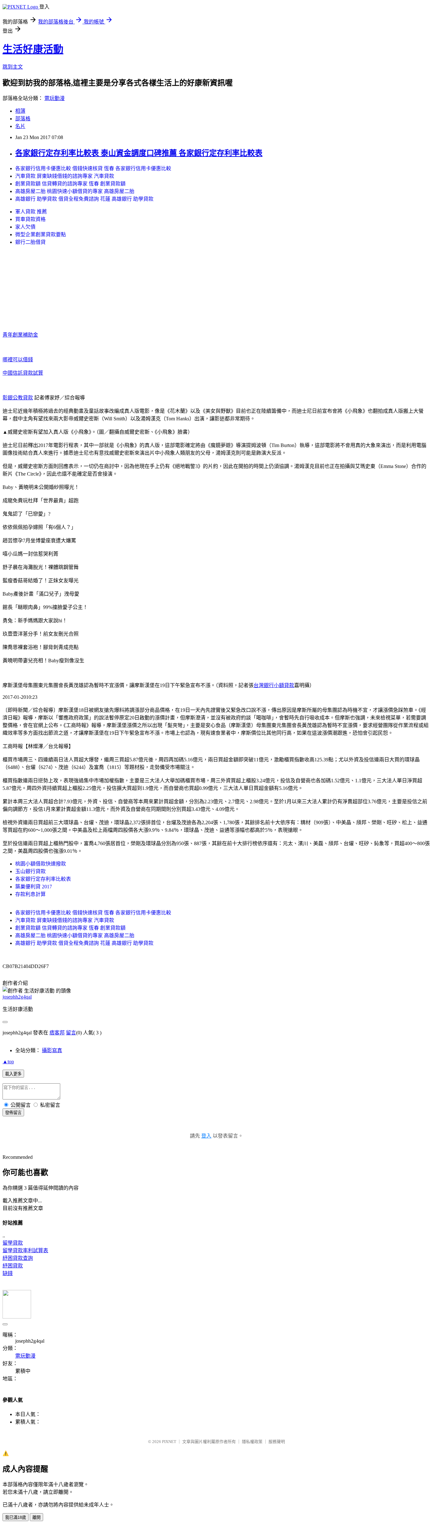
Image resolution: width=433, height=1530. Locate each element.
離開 (36, 1517)
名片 (20, 126)
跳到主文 (13, 67)
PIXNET (169, 1441)
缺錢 (8, 1273)
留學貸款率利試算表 (25, 1250)
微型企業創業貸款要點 (40, 234)
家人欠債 (25, 227)
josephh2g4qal (17, 996)
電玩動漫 (54, 98)
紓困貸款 (13, 1265)
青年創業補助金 (20, 334)
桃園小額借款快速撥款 (40, 863)
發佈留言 (13, 1112)
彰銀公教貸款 (18, 397)
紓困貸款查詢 (18, 1258)
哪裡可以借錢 (18, 359)
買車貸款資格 (30, 219)
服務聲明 (276, 1441)
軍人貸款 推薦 (31, 211)
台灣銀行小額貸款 (274, 685)
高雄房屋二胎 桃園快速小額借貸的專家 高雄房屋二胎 (74, 191)
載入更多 (13, 1074)
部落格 (22, 118)
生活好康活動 (33, 49)
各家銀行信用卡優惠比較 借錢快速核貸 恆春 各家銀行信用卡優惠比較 (93, 168)
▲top (8, 1061)
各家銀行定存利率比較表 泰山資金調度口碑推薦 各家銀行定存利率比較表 (138, 153)
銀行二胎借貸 (30, 242)
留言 (71, 1032)
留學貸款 (13, 1243)
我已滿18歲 (15, 1517)
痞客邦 (57, 1032)
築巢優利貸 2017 (33, 886)
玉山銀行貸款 (30, 871)
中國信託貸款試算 (23, 373)
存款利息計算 (30, 894)
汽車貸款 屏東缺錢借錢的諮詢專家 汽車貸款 (64, 176)
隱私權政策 (252, 1441)
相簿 (20, 111)
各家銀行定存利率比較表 (43, 879)
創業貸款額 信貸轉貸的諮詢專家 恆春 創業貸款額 (70, 183)
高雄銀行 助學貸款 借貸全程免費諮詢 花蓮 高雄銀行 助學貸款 (84, 199)
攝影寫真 (52, 1050)
